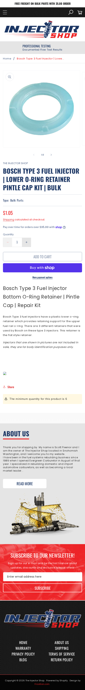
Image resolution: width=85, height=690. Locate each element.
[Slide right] (51, 154)
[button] (5, 12)
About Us (62, 642)
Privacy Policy (23, 654)
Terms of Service (62, 654)
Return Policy (62, 659)
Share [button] (11, 387)
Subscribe (43, 588)
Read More (25, 483)
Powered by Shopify (57, 680)
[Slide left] (33, 154)
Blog (23, 659)
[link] (42, 47)
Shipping (8, 219)
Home (7, 58)
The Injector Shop (34, 680)
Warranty (23, 648)
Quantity (8, 234)
